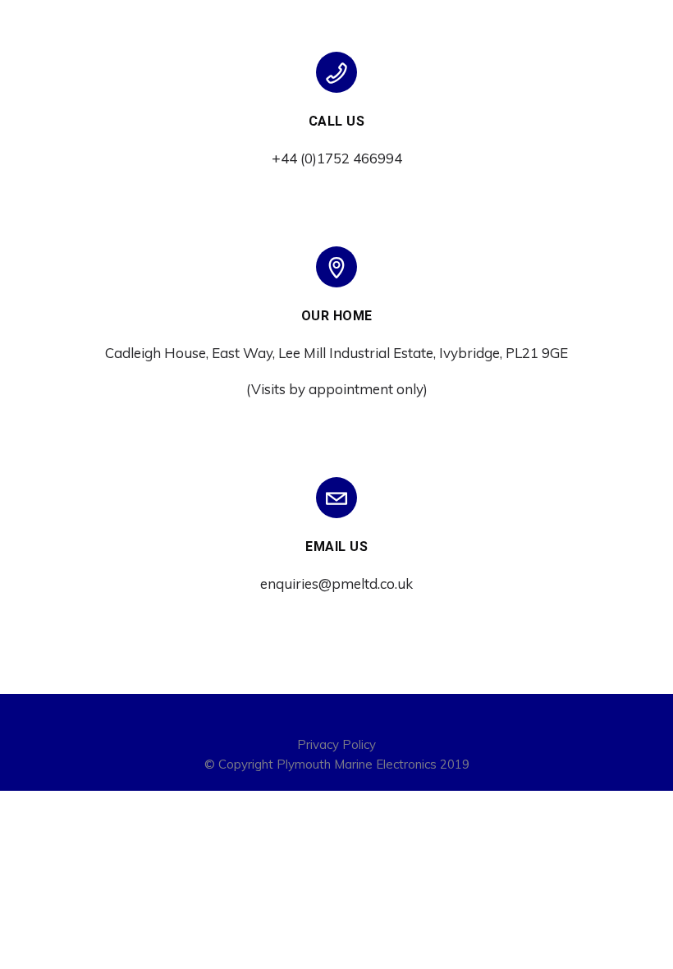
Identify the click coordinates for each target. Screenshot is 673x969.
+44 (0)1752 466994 (337, 158)
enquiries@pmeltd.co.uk (336, 583)
